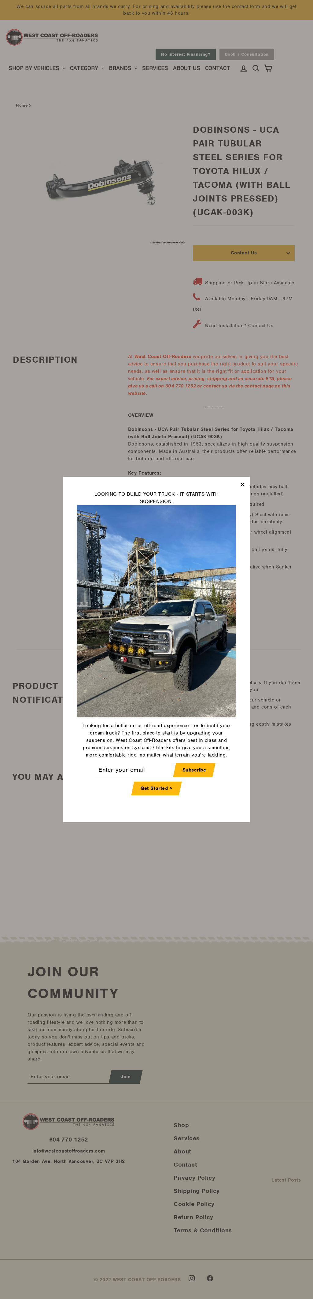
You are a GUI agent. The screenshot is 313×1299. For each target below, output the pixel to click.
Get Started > (156, 788)
